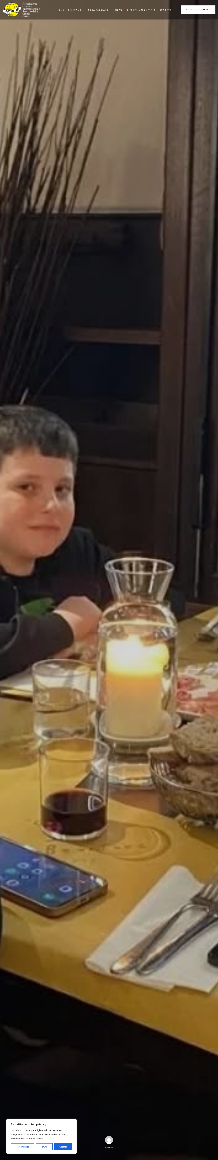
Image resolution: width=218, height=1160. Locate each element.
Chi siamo (74, 10)
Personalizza (22, 1146)
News (119, 10)
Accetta (63, 1146)
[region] (41, 1136)
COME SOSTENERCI (198, 10)
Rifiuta (44, 1146)
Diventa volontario (141, 10)
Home (60, 10)
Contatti (166, 10)
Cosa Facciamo (98, 10)
